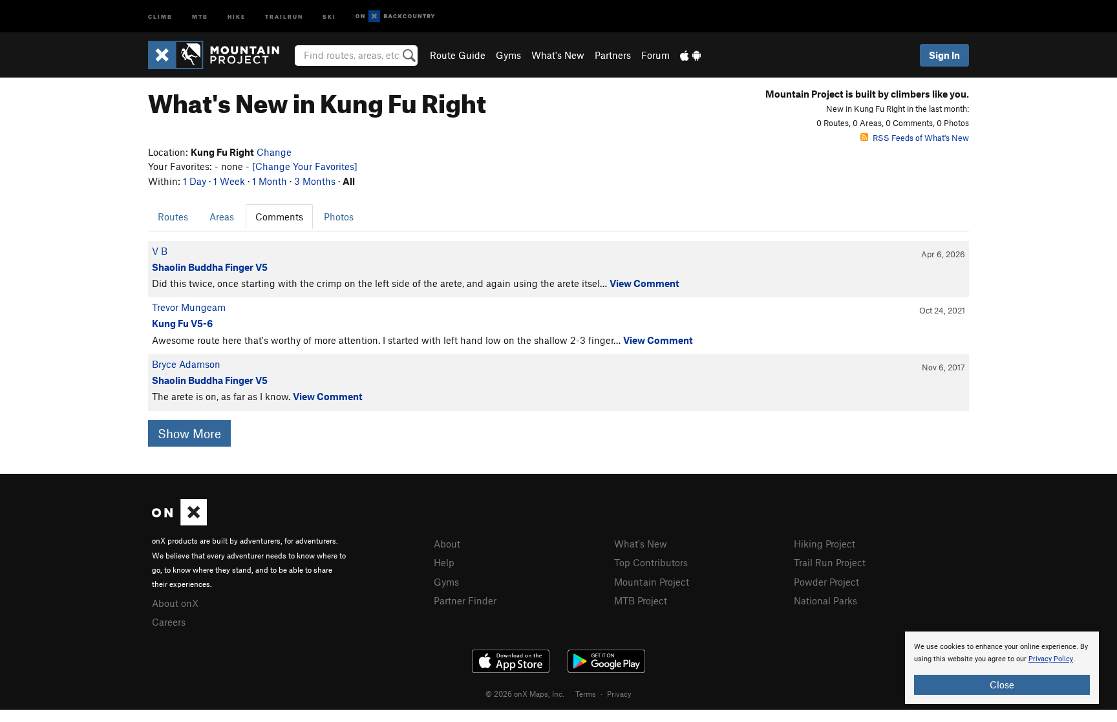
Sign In (944, 55)
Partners (613, 55)
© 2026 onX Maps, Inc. (524, 693)
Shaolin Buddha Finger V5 (210, 267)
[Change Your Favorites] (304, 166)
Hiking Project (824, 543)
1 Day (194, 181)
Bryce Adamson (186, 364)
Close (1002, 684)
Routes (173, 216)
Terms (585, 693)
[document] (1002, 668)
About (447, 543)
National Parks (825, 600)
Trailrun (284, 16)
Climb (160, 16)
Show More (189, 433)
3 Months (314, 181)
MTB (200, 16)
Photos (339, 216)
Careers (169, 622)
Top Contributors (651, 562)
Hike (237, 16)
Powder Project (826, 582)
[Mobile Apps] (690, 55)
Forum (655, 55)
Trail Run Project (830, 562)
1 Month (269, 181)
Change (274, 152)
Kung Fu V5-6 (182, 323)
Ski (329, 16)
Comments (279, 216)
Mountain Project (651, 582)
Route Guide (457, 55)
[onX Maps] (179, 521)
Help (444, 562)
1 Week (229, 181)
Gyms (508, 55)
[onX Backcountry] (395, 16)
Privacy (619, 693)
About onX (175, 603)
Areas (221, 216)
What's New (557, 55)
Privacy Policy (1050, 659)
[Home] (220, 55)
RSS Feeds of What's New (921, 138)
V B (159, 251)
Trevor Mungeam (189, 307)
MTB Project (640, 600)
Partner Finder (465, 600)
